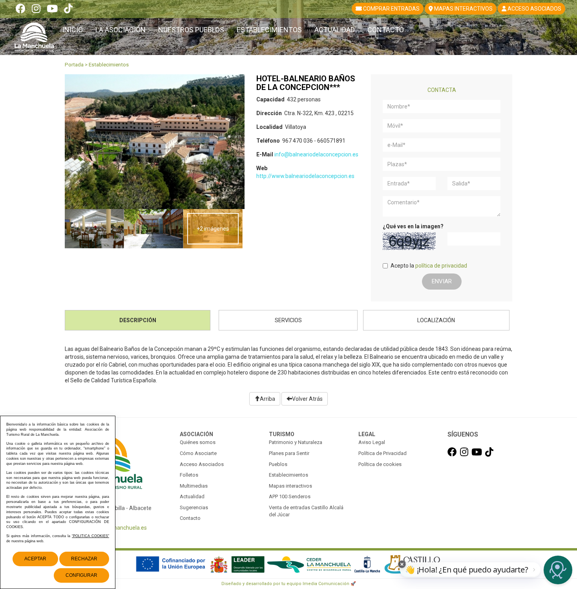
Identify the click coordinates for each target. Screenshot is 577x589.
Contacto (385, 30)
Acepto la (429, 265)
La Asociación (120, 30)
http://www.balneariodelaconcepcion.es (305, 176)
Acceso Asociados (202, 464)
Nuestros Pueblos (191, 30)
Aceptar (35, 558)
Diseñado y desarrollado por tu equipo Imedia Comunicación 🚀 (288, 583)
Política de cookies (380, 464)
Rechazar (84, 558)
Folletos (189, 475)
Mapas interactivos (290, 486)
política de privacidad (441, 265)
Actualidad (334, 30)
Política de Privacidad (382, 453)
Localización (436, 320)
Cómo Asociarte (198, 453)
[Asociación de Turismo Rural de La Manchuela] (34, 34)
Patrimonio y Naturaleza (295, 442)
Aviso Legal (371, 442)
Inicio (72, 30)
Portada (74, 65)
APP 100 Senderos (289, 496)
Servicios (288, 320)
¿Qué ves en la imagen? (413, 226)
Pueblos (278, 464)
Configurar (81, 575)
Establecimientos (269, 30)
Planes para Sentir (289, 453)
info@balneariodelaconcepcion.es (316, 154)
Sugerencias (194, 507)
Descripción (137, 320)
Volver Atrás (307, 399)
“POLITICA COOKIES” (90, 536)
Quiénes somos (197, 442)
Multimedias (194, 486)
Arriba (267, 399)
